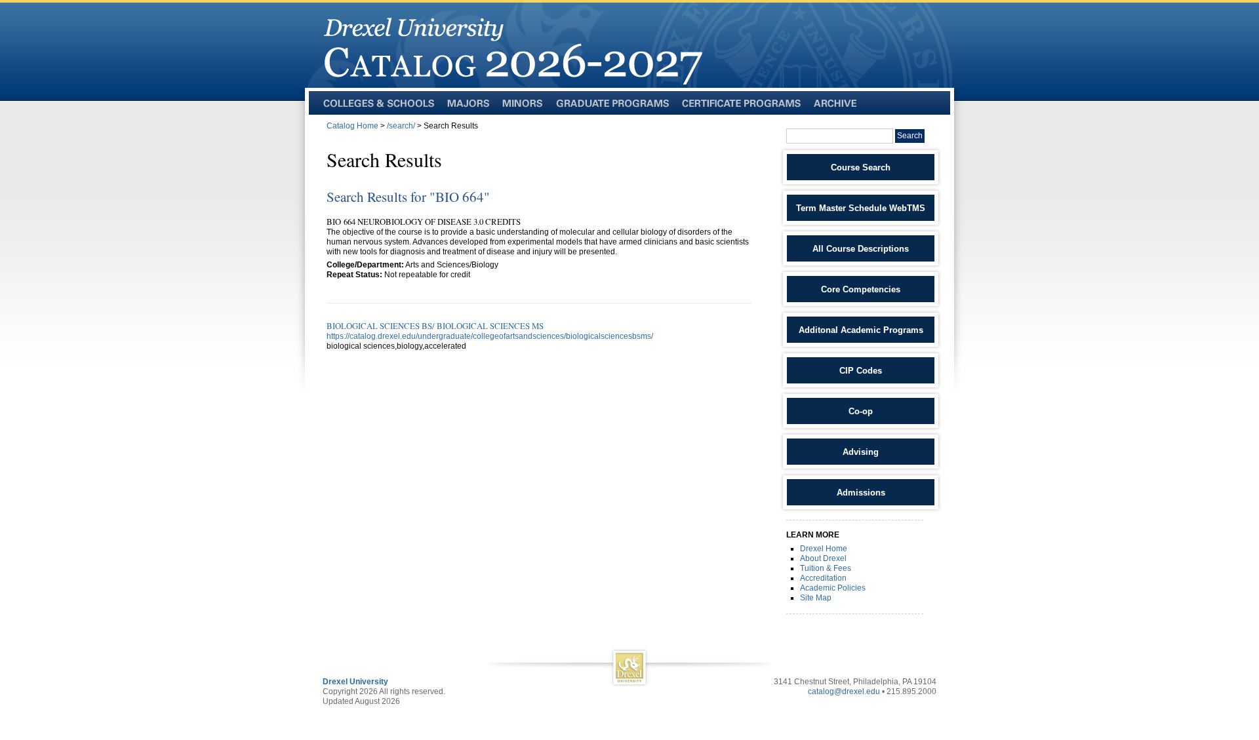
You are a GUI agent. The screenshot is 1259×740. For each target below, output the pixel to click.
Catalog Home (352, 125)
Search (910, 135)
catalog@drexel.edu (844, 691)
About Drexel (823, 558)
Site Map (815, 597)
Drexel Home (823, 548)
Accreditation (823, 578)
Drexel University (355, 681)
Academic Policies (833, 588)
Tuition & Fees (825, 568)
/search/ (401, 125)
